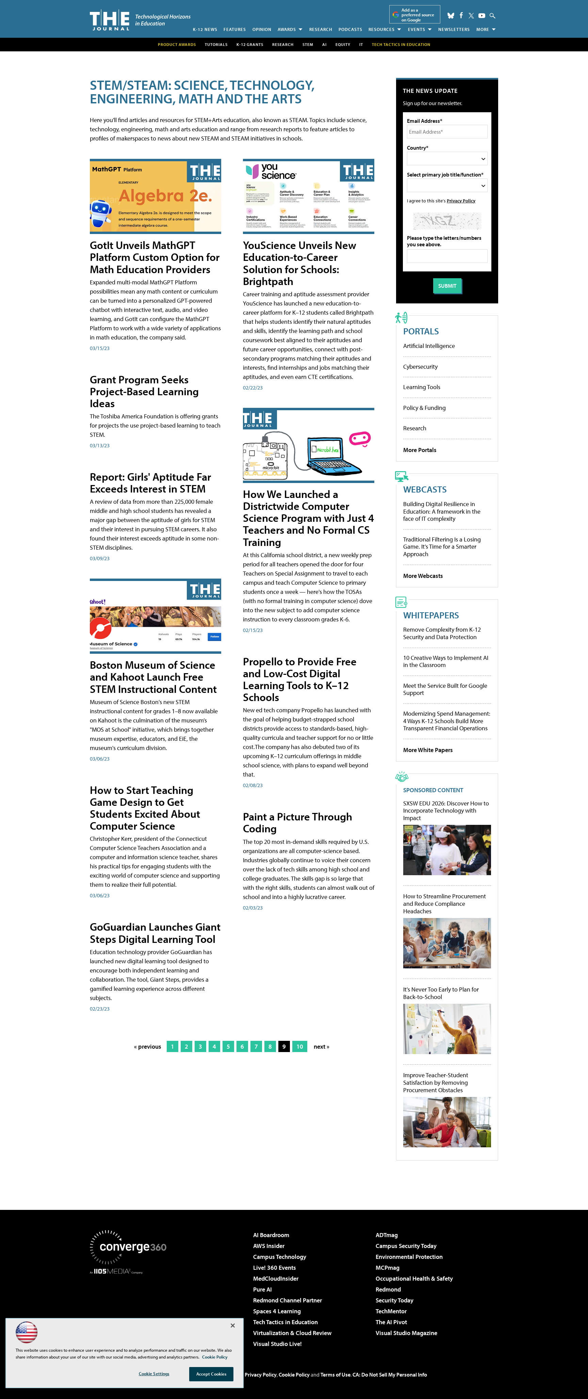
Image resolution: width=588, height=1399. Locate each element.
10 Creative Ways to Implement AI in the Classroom (445, 661)
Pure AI (262, 1289)
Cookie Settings (154, 1373)
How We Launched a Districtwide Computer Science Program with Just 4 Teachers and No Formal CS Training (308, 518)
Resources (382, 29)
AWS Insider (268, 1246)
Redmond (388, 1289)
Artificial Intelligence (429, 346)
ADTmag (387, 1235)
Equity (343, 44)
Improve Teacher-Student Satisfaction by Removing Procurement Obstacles (435, 1082)
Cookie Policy (294, 1374)
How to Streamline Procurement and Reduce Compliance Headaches (444, 904)
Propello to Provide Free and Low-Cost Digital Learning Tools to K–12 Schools (300, 679)
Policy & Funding (424, 408)
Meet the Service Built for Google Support (445, 689)
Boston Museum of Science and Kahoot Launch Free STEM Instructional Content (153, 676)
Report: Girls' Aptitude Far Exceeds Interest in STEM (150, 482)
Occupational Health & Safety (414, 1278)
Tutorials (216, 44)
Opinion (262, 29)
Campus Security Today (406, 1246)
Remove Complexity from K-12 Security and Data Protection (442, 633)
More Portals (420, 450)
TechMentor (391, 1311)
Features (235, 29)
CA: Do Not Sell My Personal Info (390, 1374)
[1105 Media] (131, 1309)
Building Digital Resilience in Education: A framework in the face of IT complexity (441, 511)
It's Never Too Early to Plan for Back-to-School (441, 993)
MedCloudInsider (275, 1278)
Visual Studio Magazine (406, 1333)
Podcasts (350, 29)
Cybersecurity (420, 366)
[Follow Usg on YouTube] (481, 15)
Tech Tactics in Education (285, 1322)
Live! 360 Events (274, 1267)
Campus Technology (279, 1257)
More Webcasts (423, 576)
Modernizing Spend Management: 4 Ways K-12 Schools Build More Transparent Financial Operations (446, 721)
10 (299, 1046)
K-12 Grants (249, 44)
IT (361, 44)
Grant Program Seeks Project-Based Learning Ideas (144, 391)
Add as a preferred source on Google (418, 14)
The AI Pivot (391, 1322)
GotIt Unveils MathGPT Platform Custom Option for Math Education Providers (154, 257)
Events (416, 29)
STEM (308, 44)
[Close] (232, 1325)
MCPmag (387, 1267)
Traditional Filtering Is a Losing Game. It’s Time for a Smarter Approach (442, 546)
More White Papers (428, 750)
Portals (421, 331)
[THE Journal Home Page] (140, 20)
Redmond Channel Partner (287, 1300)
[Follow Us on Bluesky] (450, 15)
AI (324, 44)
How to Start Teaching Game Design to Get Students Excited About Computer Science (145, 808)
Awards (287, 29)
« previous (147, 1046)
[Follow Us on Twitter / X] (471, 15)
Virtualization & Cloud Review (292, 1333)
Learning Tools (421, 387)
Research (320, 29)
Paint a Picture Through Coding (297, 822)
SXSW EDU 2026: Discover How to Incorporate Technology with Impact (446, 811)
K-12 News (205, 29)
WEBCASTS (425, 489)
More (482, 29)
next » (321, 1046)
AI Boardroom (271, 1235)
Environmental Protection (409, 1257)
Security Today (394, 1300)
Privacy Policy (461, 200)
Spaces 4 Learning (277, 1311)
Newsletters (454, 29)
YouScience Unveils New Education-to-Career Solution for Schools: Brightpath (299, 263)
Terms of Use (335, 1374)
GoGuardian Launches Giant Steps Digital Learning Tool (155, 932)
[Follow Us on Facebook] (461, 15)
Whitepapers (431, 615)
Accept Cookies (211, 1374)
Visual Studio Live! (277, 1344)
